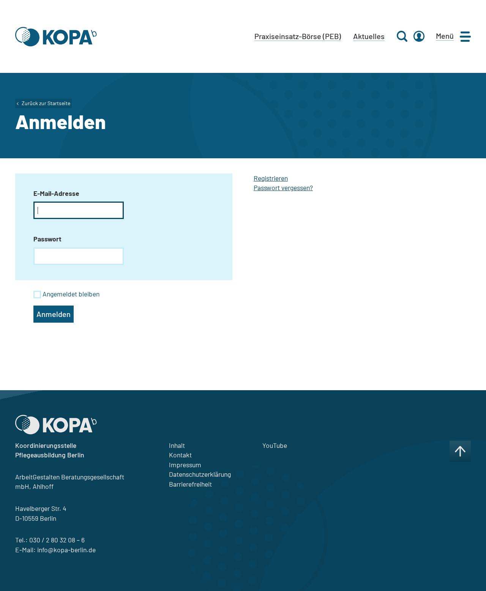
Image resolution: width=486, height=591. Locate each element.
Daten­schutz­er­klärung (200, 474)
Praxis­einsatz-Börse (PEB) (297, 36)
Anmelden (53, 313)
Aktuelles (369, 36)
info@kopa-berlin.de (66, 549)
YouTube (274, 445)
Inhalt (177, 445)
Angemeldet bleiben (71, 294)
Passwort (47, 239)
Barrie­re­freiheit (190, 484)
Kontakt (180, 455)
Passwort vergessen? (283, 187)
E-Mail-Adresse (56, 193)
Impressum (185, 464)
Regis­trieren (271, 178)
